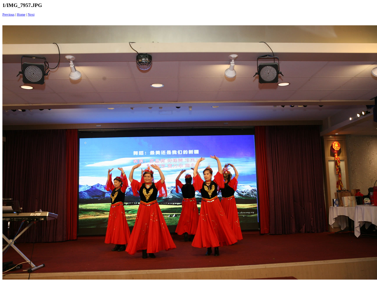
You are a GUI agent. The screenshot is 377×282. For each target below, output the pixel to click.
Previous (8, 14)
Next (31, 14)
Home (21, 14)
